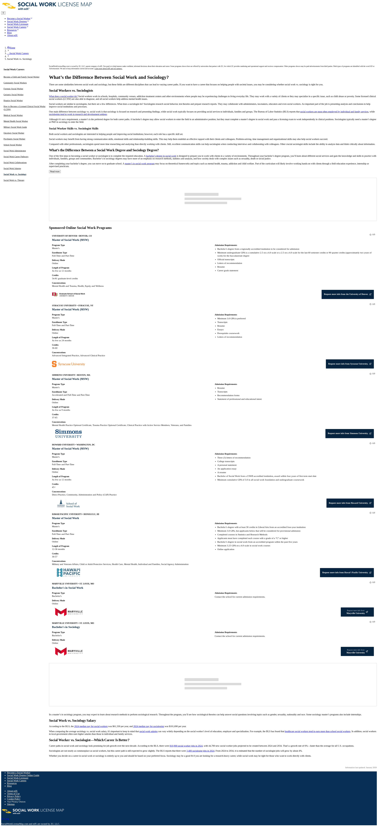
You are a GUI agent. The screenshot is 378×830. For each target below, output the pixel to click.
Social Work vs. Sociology (15, 174)
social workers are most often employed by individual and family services (334, 111)
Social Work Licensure (17, 778)
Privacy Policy (14, 796)
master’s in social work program (140, 163)
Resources (12, 783)
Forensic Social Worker (13, 89)
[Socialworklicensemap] (47, 10)
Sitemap (11, 804)
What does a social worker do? (63, 96)
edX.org (5, 819)
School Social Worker (13, 145)
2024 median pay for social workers (91, 726)
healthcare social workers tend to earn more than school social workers (317, 731)
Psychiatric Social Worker (14, 139)
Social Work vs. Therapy (14, 180)
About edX (12, 791)
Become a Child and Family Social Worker (21, 77)
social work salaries (148, 731)
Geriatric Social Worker (13, 95)
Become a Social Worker (18, 772)
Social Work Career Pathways (16, 157)
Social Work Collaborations (15, 162)
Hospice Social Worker (13, 100)
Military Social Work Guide (15, 127)
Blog (9, 786)
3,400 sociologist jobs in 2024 (200, 751)
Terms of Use (13, 793)
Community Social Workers (15, 83)
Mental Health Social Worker (16, 121)
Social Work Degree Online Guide (23, 775)
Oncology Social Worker (14, 133)
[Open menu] (3, 13)
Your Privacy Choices (16, 802)
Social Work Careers (16, 780)
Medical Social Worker (13, 115)
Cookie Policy (13, 799)
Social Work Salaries (12, 168)
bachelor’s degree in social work (161, 156)
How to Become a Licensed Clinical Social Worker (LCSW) (25, 108)
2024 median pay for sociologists (148, 726)
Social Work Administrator (15, 151)
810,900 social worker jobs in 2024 (186, 746)
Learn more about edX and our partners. (108, 69)
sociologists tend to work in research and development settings (78, 114)
